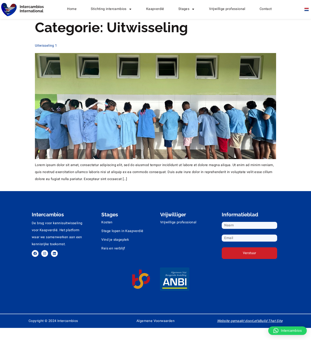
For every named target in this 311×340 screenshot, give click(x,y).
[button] (287, 330)
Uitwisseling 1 (46, 45)
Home (72, 8)
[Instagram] (44, 253)
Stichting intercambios (109, 8)
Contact (266, 8)
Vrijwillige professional (227, 8)
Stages (183, 8)
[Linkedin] (54, 253)
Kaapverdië (155, 8)
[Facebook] (35, 253)
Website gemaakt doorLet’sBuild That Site (249, 320)
